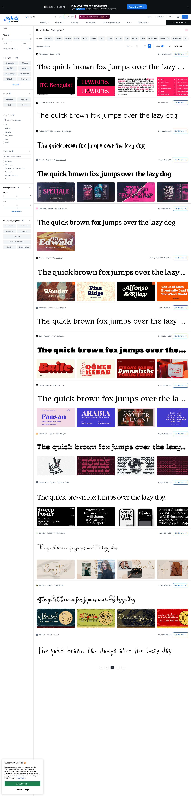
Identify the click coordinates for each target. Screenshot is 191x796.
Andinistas (8, 161)
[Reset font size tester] (137, 46)
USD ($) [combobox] (160, 17)
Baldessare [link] (42, 308)
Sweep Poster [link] (43, 482)
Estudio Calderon (11, 175)
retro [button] (24, 68)
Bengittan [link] (42, 533)
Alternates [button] (24, 226)
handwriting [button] (9, 73)
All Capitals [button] (9, 226)
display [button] (9, 100)
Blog (128, 22)
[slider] (3, 39)
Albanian (8, 132)
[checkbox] (29, 48)
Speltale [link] (42, 160)
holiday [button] (10, 68)
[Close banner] (106, 17)
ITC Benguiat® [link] (43, 54)
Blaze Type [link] (62, 434)
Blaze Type (9, 165)
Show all (16, 84)
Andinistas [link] (59, 585)
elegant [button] (25, 63)
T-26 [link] (58, 635)
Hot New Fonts (91, 23)
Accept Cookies (22, 784)
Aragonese (9, 135)
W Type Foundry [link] (59, 336)
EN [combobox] (170, 17)
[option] (9, 99)
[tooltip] (8, 35)
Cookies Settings (22, 790)
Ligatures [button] (17, 236)
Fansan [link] (41, 385)
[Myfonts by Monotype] (11, 19)
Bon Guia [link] (42, 635)
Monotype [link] (67, 131)
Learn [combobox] (149, 17)
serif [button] (9, 105)
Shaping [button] (9, 247)
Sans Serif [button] (24, 100)
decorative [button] (10, 63)
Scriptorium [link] (62, 308)
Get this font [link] (179, 54)
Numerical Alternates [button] (17, 242)
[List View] (149, 46)
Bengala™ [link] (42, 585)
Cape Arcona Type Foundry (14, 168)
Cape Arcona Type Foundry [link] (63, 208)
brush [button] (9, 79)
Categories (58, 22)
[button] (3, 6)
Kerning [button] (24, 231)
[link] (25, 17)
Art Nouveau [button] (24, 74)
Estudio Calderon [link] (65, 482)
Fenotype (8, 179)
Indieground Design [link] (61, 160)
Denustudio (9, 172)
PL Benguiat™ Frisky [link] (46, 131)
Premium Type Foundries (111, 23)
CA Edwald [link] (42, 208)
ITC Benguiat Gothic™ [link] (46, 103)
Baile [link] (40, 336)
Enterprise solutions (179, 22)
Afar (6, 125)
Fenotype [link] (59, 258)
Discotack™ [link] (43, 434)
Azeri (7, 143)
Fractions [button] (9, 231)
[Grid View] (145, 46)
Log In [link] (185, 17)
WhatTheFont (142, 22)
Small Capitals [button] (24, 247)
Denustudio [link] (61, 533)
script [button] (24, 105)
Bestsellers (75, 23)
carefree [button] (23, 79)
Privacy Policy (20, 778)
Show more (16, 211)
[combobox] (49, 17)
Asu (6, 139)
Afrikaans (8, 128)
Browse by (43, 22)
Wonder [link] (41, 258)
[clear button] (55, 17)
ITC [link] (59, 54)
